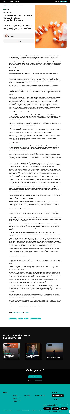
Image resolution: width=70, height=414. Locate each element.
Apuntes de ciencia (17, 400)
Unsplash (27, 312)
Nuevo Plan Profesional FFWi (54, 357)
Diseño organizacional (13, 318)
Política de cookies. (52, 405)
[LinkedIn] (20, 41)
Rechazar (56, 408)
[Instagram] (59, 399)
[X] (16, 41)
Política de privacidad (58, 411)
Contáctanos (27, 397)
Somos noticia (27, 395)
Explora (4, 5)
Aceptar (47, 408)
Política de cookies (52, 411)
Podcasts (15, 395)
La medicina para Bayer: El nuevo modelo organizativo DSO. (17, 5)
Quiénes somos (27, 394)
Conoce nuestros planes (40, 395)
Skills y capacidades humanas (35, 318)
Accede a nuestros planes (35, 376)
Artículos (8, 5)
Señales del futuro (17, 397)
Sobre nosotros (27, 392)
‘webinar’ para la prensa (16, 145)
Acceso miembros (39, 394)
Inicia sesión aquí (38, 380)
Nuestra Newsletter (57, 395)
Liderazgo (26, 318)
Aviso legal (17, 410)
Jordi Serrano (11, 36)
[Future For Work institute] (8, 392)
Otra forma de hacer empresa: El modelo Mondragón (9, 356)
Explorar (15, 392)
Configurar (64, 408)
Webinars (15, 401)
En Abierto (20, 318)
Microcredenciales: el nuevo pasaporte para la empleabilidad (32, 356)
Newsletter (63, 1)
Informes (15, 398)
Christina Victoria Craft (17, 312)
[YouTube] (56, 399)
